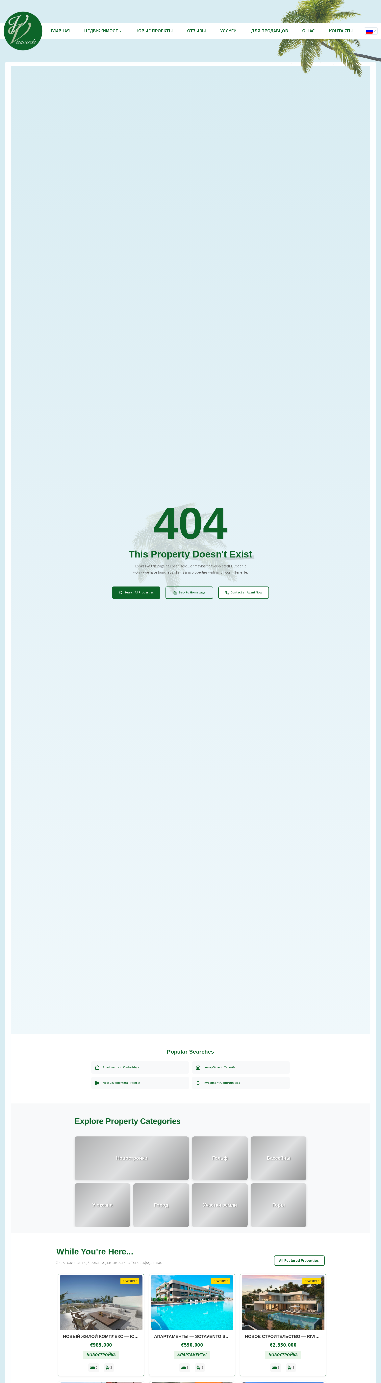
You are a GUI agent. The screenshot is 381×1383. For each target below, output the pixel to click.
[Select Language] (371, 31)
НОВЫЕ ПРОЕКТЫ (154, 30)
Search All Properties (139, 592)
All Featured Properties (299, 1260)
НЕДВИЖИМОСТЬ (102, 30)
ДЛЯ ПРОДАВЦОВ (269, 30)
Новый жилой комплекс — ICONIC (104, 1336)
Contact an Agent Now (246, 592)
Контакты (341, 30)
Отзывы (196, 30)
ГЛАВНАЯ (60, 30)
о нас (308, 30)
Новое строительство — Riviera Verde (293, 1336)
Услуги (228, 30)
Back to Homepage (192, 592)
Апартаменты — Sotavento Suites (196, 1336)
